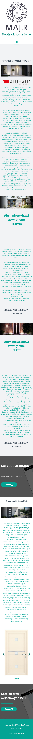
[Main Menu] (16, 41)
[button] (9, 484)
